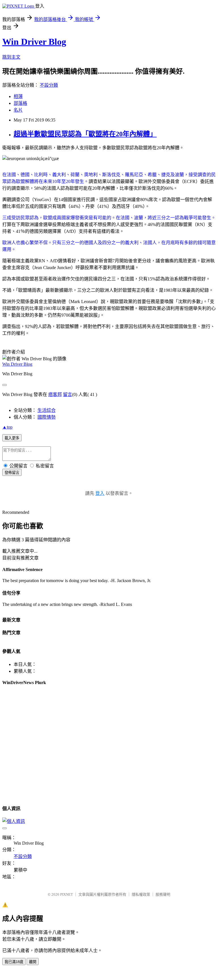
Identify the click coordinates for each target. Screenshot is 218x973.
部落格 (20, 103)
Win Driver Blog (34, 42)
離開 (32, 962)
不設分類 (49, 85)
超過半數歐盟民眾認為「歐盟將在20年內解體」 (85, 134)
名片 (18, 110)
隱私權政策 (141, 894)
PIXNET (66, 894)
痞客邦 (55, 394)
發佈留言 (12, 472)
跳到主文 (11, 57)
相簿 (18, 96)
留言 (67, 394)
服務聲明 (163, 894)
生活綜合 (46, 410)
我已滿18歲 (14, 962)
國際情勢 (46, 417)
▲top (7, 427)
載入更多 (12, 438)
